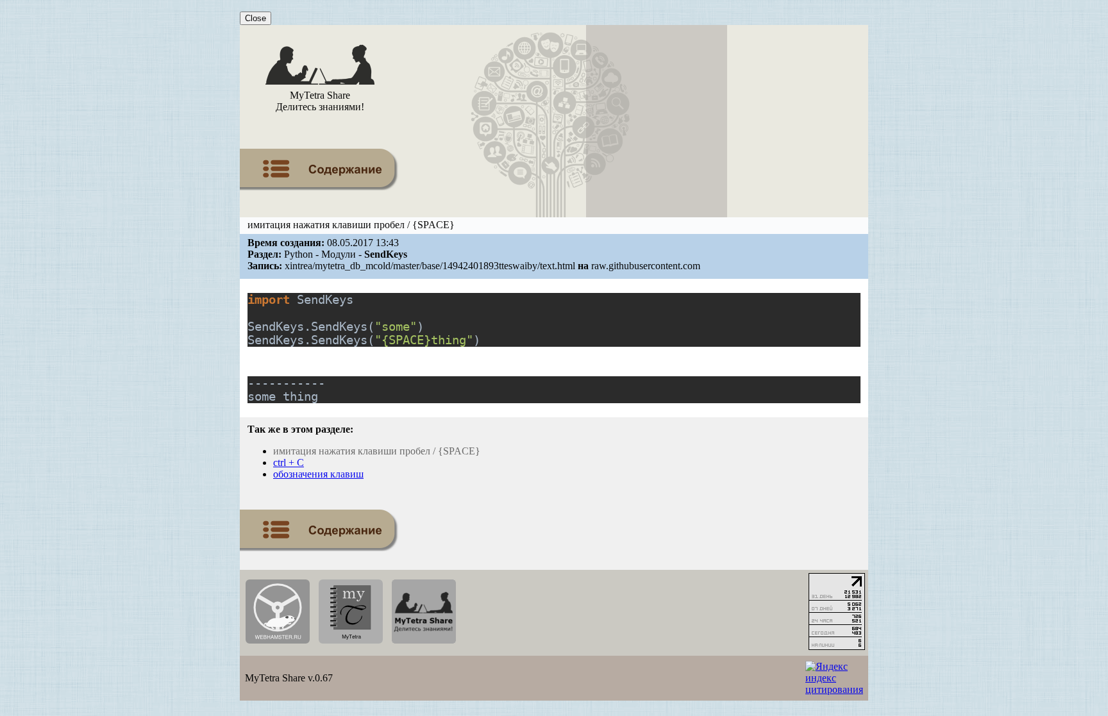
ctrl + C (288, 462)
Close (255, 18)
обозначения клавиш (318, 474)
